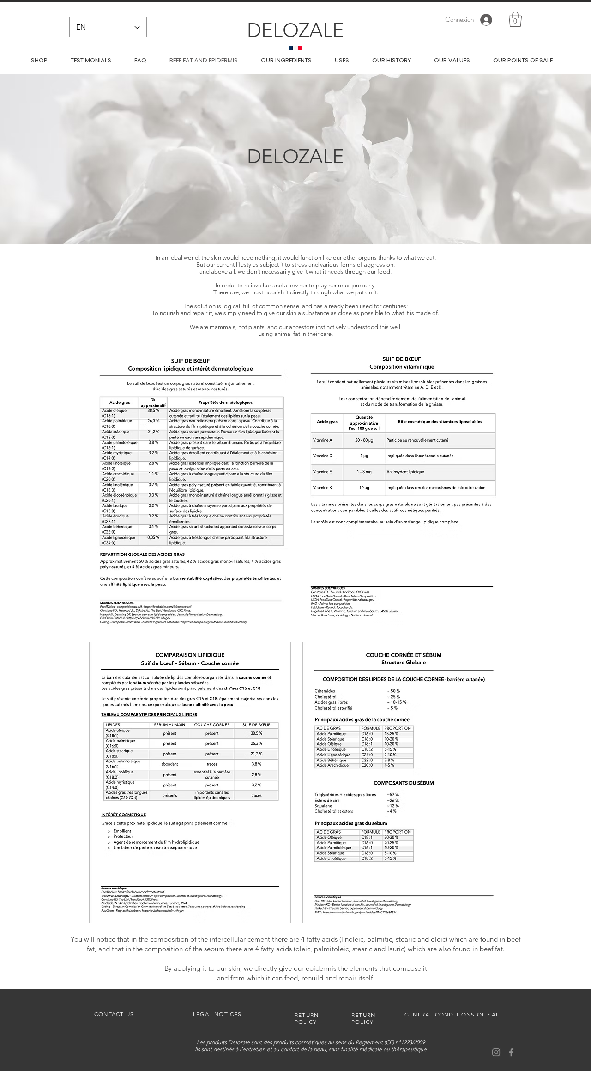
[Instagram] (496, 1052)
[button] (515, 19)
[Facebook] (511, 1052)
